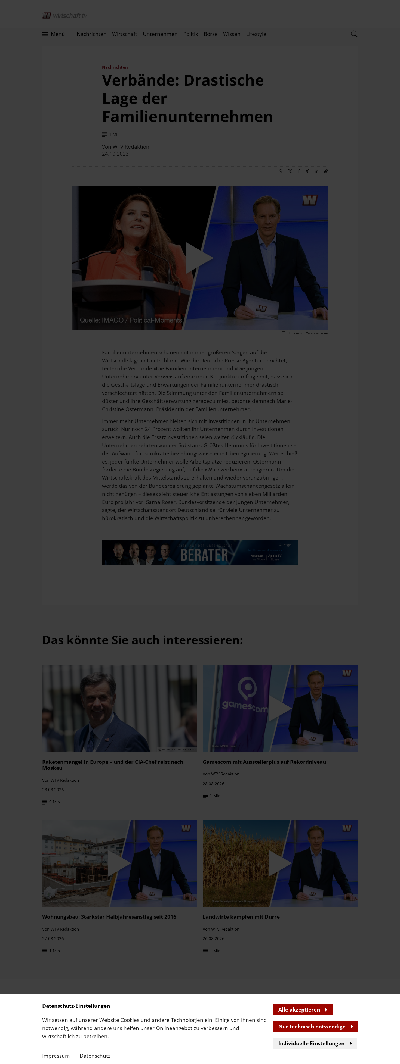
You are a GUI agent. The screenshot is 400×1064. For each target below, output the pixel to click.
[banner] (200, 532)
